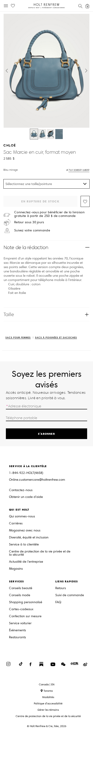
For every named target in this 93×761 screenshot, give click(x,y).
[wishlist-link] (13, 6)
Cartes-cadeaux (21, 609)
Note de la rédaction (26, 247)
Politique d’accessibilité (48, 703)
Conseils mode (19, 595)
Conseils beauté (20, 588)
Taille (9, 314)
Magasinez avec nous (24, 530)
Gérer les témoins (48, 709)
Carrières (16, 523)
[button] (6, 70)
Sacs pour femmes (18, 337)
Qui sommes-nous (22, 516)
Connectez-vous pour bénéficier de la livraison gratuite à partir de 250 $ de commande (49, 214)
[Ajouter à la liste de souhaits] (85, 201)
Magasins (16, 569)
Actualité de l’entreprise (26, 562)
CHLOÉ (9, 145)
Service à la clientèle (24, 544)
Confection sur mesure (25, 616)
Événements (17, 630)
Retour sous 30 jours (29, 222)
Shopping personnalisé (25, 602)
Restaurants (17, 637)
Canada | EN (46, 684)
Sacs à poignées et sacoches (56, 337)
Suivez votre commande (32, 230)
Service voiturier (20, 623)
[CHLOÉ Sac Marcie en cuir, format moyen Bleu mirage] (34, 134)
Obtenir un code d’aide (26, 497)
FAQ (58, 602)
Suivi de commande (69, 595)
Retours (60, 588)
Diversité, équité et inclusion (29, 537)
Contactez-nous (21, 490)
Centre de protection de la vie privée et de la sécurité (39, 553)
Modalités (48, 697)
